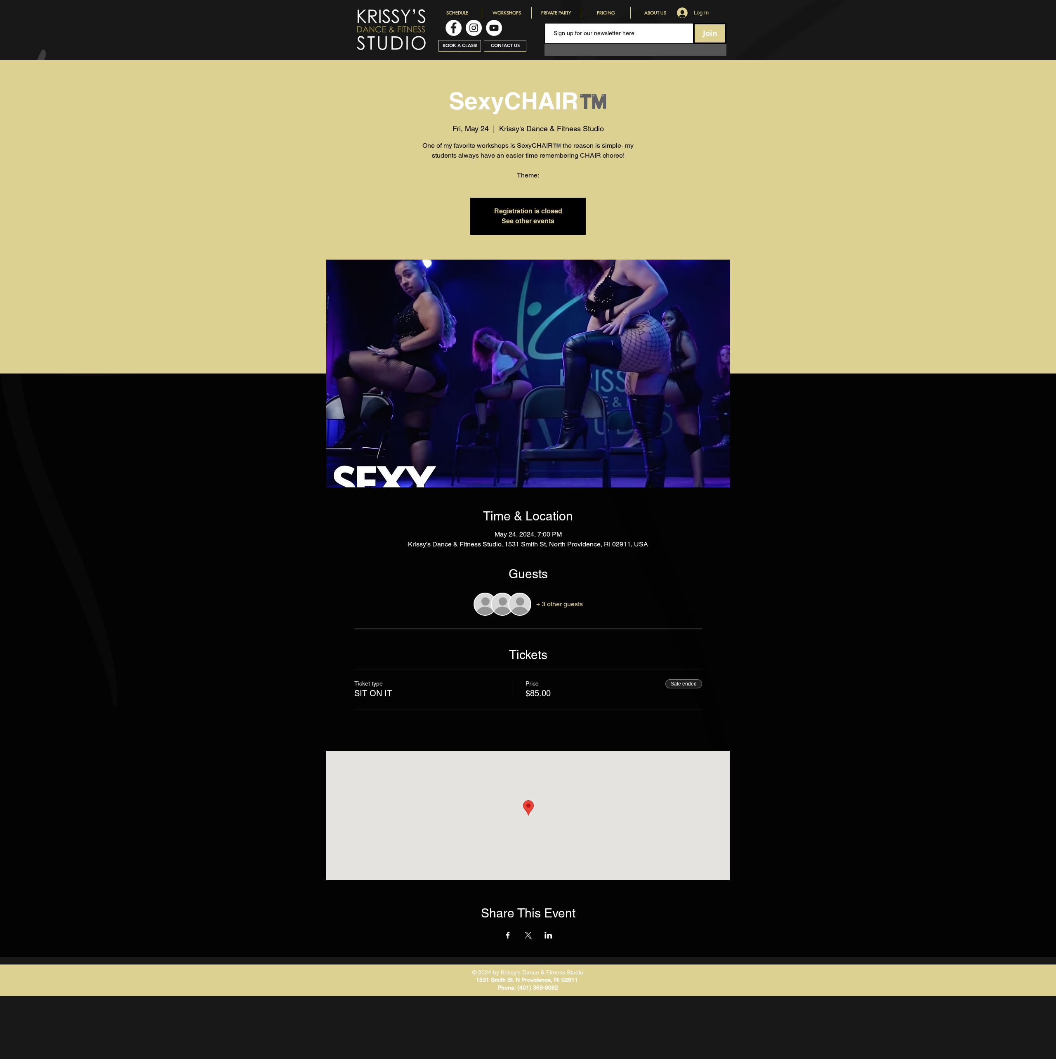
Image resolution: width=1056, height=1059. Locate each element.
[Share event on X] (528, 935)
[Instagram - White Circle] (474, 28)
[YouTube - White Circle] (494, 28)
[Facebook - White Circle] (454, 28)
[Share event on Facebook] (508, 935)
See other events (528, 221)
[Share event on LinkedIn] (548, 935)
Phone (505, 987)
